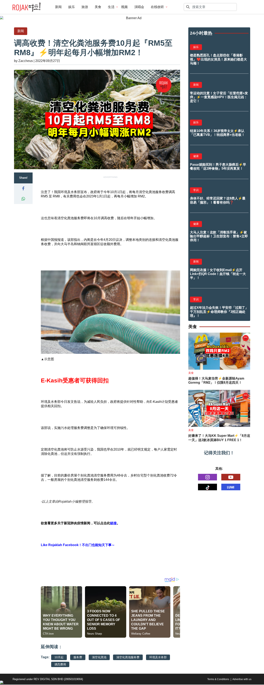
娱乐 (71, 7)
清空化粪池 (99, 657)
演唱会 (139, 7)
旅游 (84, 7)
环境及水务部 (158, 657)
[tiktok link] (207, 487)
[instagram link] (207, 477)
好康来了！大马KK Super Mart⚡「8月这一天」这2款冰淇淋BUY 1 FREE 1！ (219, 438)
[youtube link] (230, 477)
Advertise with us (241, 679)
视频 (124, 7)
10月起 (59, 657)
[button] (23, 188)
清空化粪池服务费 (127, 657)
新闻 (58, 7)
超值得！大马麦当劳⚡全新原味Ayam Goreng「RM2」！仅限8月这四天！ (216, 380)
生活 (111, 7)
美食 (98, 7)
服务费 (77, 657)
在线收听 (157, 7)
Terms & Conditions (218, 679)
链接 (113, 523)
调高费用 (60, 664)
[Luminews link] (230, 487)
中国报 (52, 239)
